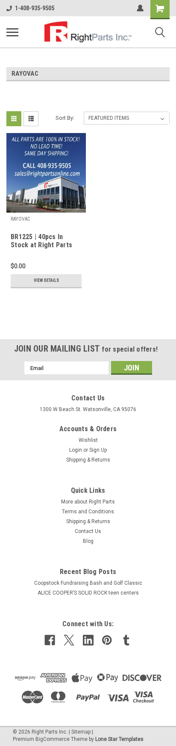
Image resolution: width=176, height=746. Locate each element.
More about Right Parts (88, 502)
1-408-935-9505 (34, 8)
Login (75, 450)
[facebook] (49, 640)
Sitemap (81, 732)
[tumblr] (126, 640)
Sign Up (98, 450)
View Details (46, 280)
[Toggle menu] (12, 32)
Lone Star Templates (119, 739)
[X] (69, 640)
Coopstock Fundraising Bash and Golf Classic (88, 583)
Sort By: (65, 118)
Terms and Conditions (88, 512)
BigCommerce (52, 739)
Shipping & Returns (88, 460)
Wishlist (88, 440)
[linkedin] (88, 640)
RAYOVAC (20, 219)
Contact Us (88, 531)
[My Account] (140, 8)
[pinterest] (107, 640)
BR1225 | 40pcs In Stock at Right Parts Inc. (41, 241)
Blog (88, 541)
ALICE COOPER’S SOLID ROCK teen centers (88, 593)
